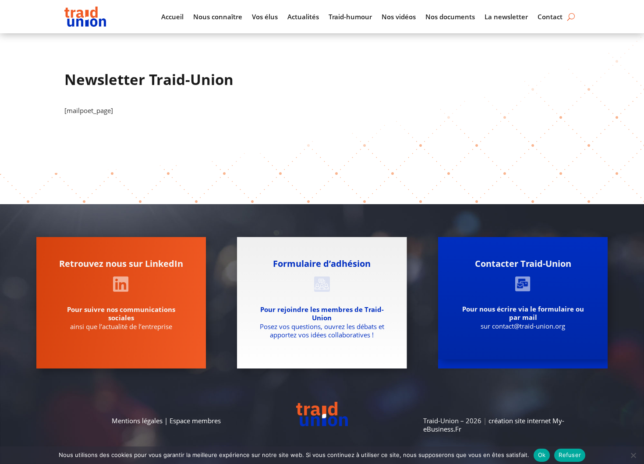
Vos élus (265, 16)
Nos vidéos (399, 16)
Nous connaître (217, 16)
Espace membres (195, 420)
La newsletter (506, 16)
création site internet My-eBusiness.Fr (493, 425)
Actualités (303, 16)
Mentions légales (137, 420)
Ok (542, 454)
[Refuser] (633, 455)
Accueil (172, 16)
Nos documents (450, 16)
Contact (550, 16)
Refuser (570, 454)
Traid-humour (350, 16)
